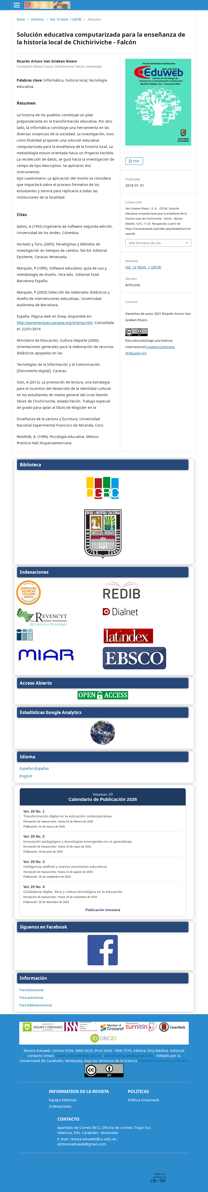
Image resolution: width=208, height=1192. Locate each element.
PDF (136, 161)
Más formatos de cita (145, 243)
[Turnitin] (141, 1030)
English (26, 776)
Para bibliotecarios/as (36, 1005)
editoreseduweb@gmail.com (129, 1055)
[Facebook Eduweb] (103, 964)
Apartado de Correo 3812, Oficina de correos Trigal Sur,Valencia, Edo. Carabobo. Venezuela (104, 1130)
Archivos (37, 19)
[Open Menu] (17, 5)
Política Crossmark (143, 1100)
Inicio (21, 19)
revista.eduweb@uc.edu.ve (78, 1055)
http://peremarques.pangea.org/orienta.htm (55, 322)
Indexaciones (60, 1106)
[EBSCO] (134, 669)
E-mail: (63, 1139)
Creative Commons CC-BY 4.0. (163, 1060)
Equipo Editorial (62, 1100)
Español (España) (34, 768)
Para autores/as (31, 997)
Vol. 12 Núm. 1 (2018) (65, 19)
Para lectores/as (32, 990)
